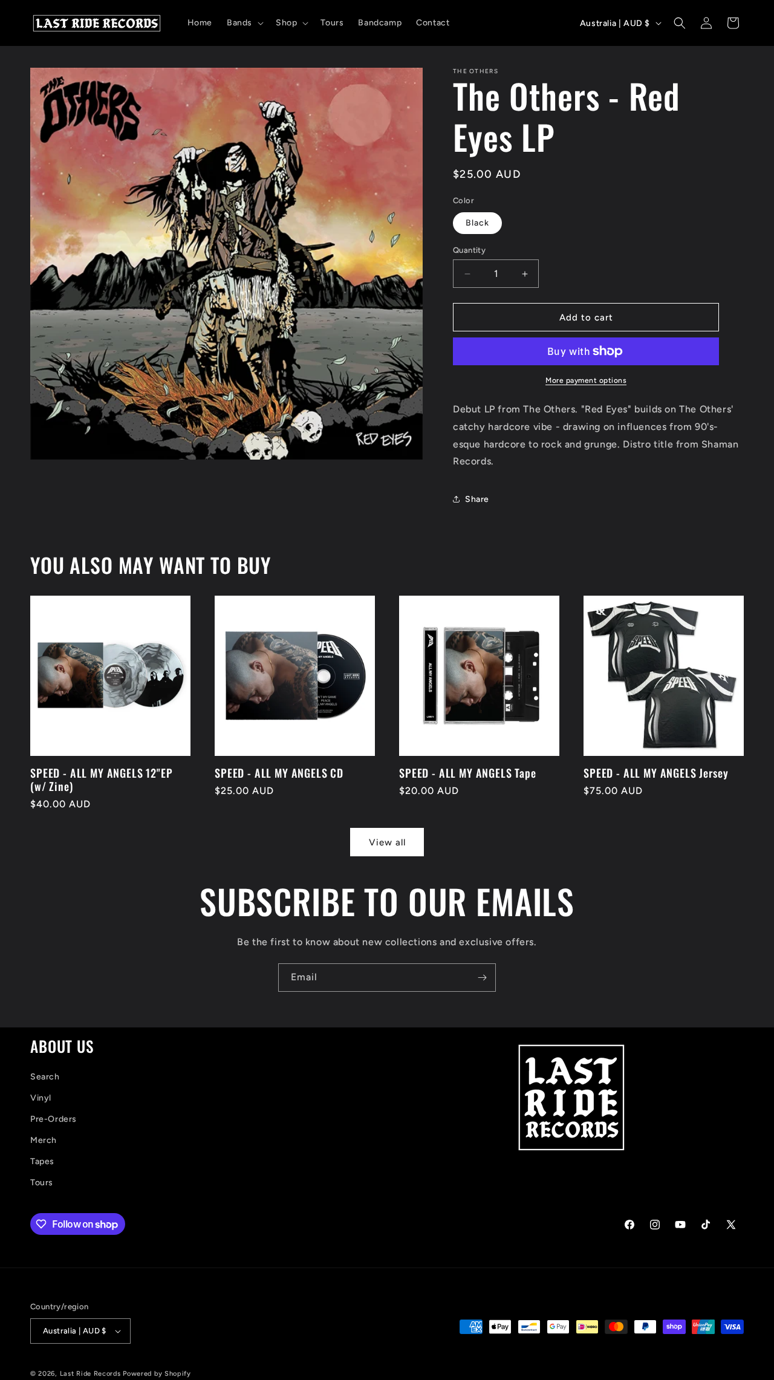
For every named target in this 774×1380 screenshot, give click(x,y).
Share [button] (477, 499)
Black (477, 223)
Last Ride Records (90, 1374)
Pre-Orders (53, 1119)
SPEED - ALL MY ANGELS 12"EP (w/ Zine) (101, 779)
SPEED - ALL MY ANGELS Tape (467, 773)
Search (45, 1077)
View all (387, 842)
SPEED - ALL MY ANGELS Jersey (656, 773)
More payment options (585, 380)
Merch (43, 1140)
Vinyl (40, 1098)
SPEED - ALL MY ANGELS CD (279, 773)
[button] (244, 23)
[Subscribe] (482, 977)
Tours (41, 1183)
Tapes (42, 1161)
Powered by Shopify (157, 1374)
